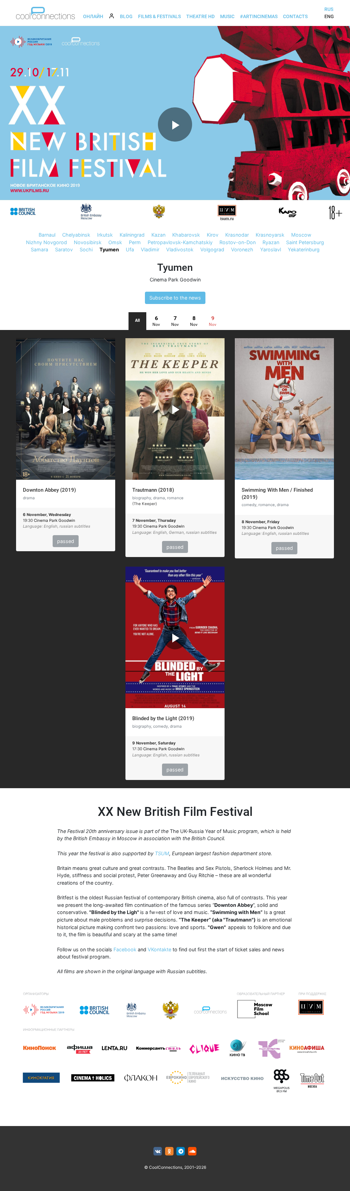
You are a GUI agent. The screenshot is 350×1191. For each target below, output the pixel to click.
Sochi (86, 249)
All (137, 320)
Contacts (295, 16)
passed (65, 541)
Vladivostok (179, 249)
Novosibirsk (88, 242)
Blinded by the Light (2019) (163, 718)
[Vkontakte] (158, 1151)
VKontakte (159, 949)
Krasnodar (237, 235)
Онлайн (93, 16)
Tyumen (109, 249)
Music (227, 16)
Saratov (64, 249)
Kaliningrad (132, 235)
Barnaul (47, 235)
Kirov (212, 235)
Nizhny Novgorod (46, 242)
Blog (126, 16)
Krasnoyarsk (270, 235)
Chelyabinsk (76, 235)
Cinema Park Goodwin (175, 279)
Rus (328, 9)
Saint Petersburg (305, 242)
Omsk (115, 242)
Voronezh (242, 249)
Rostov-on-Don (237, 242)
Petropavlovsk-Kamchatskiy (180, 242)
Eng (329, 16)
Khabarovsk (186, 235)
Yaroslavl (270, 249)
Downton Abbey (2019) (49, 490)
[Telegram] (181, 1151)
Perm (135, 242)
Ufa (130, 249)
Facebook (124, 949)
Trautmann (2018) (153, 490)
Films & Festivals (159, 16)
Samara (39, 249)
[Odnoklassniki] (169, 1151)
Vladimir (150, 249)
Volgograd (212, 249)
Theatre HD (200, 16)
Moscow (301, 235)
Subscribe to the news (175, 298)
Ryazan (270, 242)
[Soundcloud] (192, 1151)
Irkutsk (105, 235)
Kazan (158, 235)
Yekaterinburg (304, 249)
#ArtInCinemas (259, 16)
